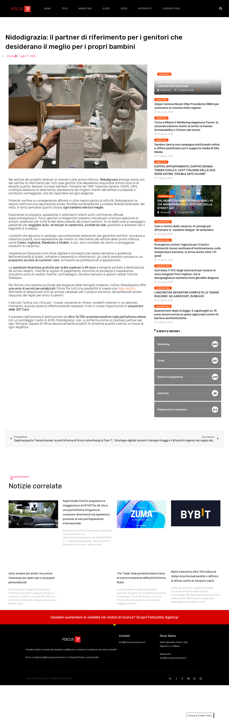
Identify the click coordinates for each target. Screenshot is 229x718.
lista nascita (126, 288)
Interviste (145, 8)
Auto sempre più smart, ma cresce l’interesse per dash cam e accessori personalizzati (32, 578)
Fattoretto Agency (162, 617)
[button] (220, 8)
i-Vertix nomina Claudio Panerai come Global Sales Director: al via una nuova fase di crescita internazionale (187, 82)
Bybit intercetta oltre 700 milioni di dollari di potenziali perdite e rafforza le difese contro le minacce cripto (194, 576)
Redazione (166, 90)
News (47, 8)
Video (124, 8)
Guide (106, 8)
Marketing (85, 8)
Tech (65, 8)
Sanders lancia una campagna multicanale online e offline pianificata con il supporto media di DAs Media (187, 148)
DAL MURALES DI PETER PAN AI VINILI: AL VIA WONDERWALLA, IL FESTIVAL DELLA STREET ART (185, 204)
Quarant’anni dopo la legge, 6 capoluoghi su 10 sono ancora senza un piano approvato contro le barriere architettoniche (186, 314)
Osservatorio (171, 8)
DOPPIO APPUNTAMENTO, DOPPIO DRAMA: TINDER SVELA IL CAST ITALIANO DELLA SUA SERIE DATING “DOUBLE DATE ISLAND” (184, 170)
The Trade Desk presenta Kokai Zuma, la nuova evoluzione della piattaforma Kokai (141, 578)
